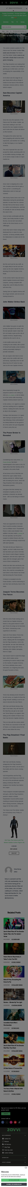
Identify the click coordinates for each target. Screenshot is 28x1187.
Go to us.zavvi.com (14, 1180)
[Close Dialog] (26, 1167)
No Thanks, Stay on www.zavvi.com (14, 1184)
